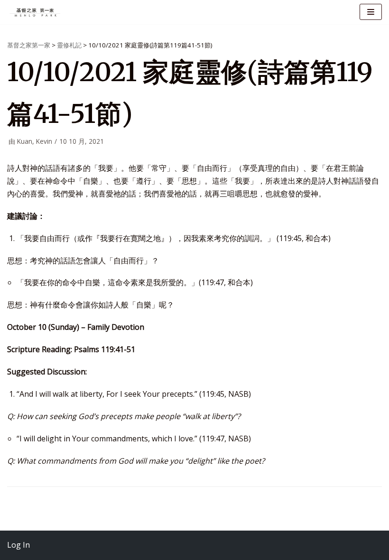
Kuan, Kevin (34, 141)
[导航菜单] (371, 12)
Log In (18, 545)
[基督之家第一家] (35, 12)
